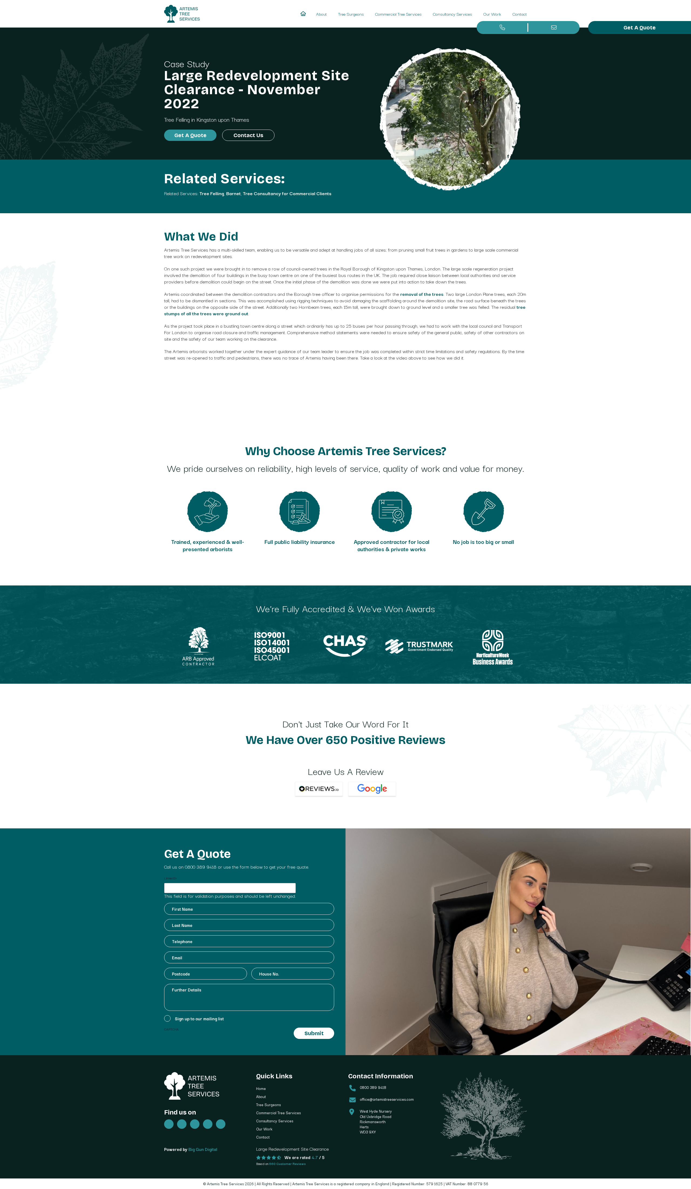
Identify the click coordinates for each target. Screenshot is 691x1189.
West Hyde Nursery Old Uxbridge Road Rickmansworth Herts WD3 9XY (376, 1121)
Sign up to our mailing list (199, 1018)
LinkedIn (170, 877)
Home (261, 1088)
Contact (520, 14)
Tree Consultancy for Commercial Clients (287, 193)
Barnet (233, 193)
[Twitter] (169, 1124)
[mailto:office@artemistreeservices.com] (554, 27)
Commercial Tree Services (398, 14)
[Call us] (502, 27)
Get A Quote (640, 27)
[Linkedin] (220, 1124)
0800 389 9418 (200, 866)
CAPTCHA (171, 1029)
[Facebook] (182, 1124)
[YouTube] (207, 1124)
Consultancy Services (452, 14)
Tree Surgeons (351, 14)
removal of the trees (421, 293)
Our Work (492, 14)
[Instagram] (194, 1124)
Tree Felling (177, 119)
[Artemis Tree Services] (182, 14)
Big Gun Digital (202, 1149)
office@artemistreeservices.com (387, 1099)
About (321, 14)
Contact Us (248, 135)
